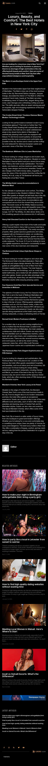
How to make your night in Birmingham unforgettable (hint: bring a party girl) (22, 495)
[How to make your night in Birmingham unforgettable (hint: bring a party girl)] (24, 480)
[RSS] (14, 748)
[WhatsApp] (31, 29)
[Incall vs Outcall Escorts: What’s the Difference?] (24, 660)
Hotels (30, 13)
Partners (7, 757)
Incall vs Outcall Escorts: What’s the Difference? (20, 675)
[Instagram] (9, 748)
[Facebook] (16, 29)
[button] (39, 3)
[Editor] (5, 448)
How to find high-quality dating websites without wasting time (23, 585)
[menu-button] (44, 3)
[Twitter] (21, 29)
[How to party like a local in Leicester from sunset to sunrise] (24, 525)
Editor (14, 447)
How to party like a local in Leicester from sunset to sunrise (23, 540)
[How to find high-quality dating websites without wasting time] (24, 570)
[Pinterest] (26, 29)
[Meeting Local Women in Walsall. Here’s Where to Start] (24, 615)
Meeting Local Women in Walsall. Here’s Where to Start (22, 630)
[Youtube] (23, 748)
